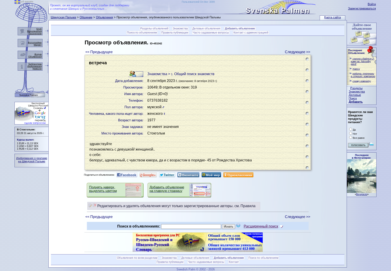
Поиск (353, 98)
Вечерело (361, 194)
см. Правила (244, 206)
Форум (38, 54)
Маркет (38, 44)
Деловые (355, 95)
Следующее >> (297, 52)
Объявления (104, 17)
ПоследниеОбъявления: (356, 51)
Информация (34, 66)
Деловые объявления (206, 28)
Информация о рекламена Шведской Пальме (31, 160)
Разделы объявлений (154, 28)
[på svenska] (17, 3)
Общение (86, 17)
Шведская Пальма (63, 17)
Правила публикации (174, 32)
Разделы (356, 88)
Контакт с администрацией (251, 32)
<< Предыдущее (99, 52)
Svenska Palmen (28, 95)
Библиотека (35, 64)
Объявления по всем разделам (137, 257)
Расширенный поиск (261, 226)
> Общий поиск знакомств (191, 74)
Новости (37, 68)
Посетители (35, 33)
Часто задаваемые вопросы (211, 32)
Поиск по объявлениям (142, 32)
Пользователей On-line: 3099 (198, 1)
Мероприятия (34, 31)
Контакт (234, 262)
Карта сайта (332, 17)
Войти (372, 4)
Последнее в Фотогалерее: (361, 156)
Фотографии (35, 42)
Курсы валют (25, 139)
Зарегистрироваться (362, 8)
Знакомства (357, 91)
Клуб (39, 29)
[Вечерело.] (361, 192)
